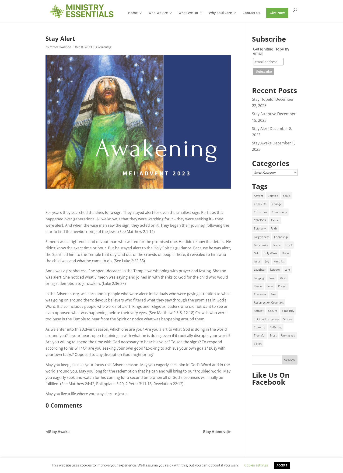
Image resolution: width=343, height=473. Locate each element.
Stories (287, 319)
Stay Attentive (215, 432)
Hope (285, 253)
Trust (273, 335)
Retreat (258, 311)
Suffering (276, 327)
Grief (288, 245)
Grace (277, 245)
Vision (258, 344)
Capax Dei (260, 204)
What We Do (188, 13)
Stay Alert (260, 128)
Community (279, 212)
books (286, 196)
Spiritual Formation (266, 319)
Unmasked (288, 335)
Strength (259, 327)
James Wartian (60, 47)
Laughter (260, 270)
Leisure (275, 270)
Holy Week (270, 253)
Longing (259, 278)
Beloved (273, 196)
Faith (273, 228)
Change (277, 204)
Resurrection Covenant (269, 303)
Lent (287, 270)
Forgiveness (262, 237)
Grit (256, 253)
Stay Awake (59, 432)
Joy (267, 261)
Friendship (281, 237)
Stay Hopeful (263, 99)
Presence (260, 294)
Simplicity (288, 311)
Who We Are (158, 13)
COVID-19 (260, 220)
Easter (275, 220)
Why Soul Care (220, 13)
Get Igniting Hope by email (271, 51)
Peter (269, 286)
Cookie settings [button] (256, 465)
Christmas (260, 212)
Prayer (282, 286)
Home (133, 13)
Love (272, 278)
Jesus (257, 261)
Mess (283, 278)
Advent (258, 196)
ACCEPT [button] (281, 465)
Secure (272, 311)
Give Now (277, 13)
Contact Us (251, 13)
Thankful (259, 335)
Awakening (103, 47)
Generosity (261, 245)
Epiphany (260, 228)
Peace (258, 286)
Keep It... (279, 261)
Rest (273, 294)
